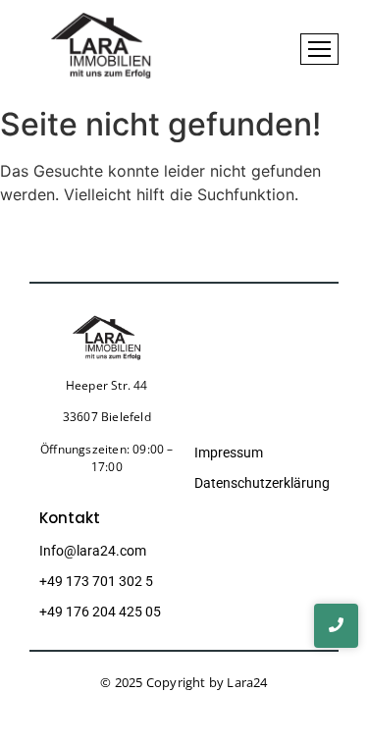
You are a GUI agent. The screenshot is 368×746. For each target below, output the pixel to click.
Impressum (228, 452)
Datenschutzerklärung (262, 483)
